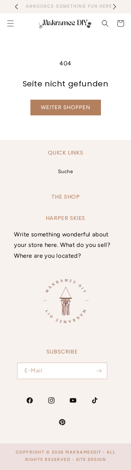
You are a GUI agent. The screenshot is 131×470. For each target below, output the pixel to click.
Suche (65, 172)
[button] (105, 23)
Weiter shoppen (65, 107)
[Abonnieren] (99, 371)
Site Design (91, 459)
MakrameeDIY (83, 452)
